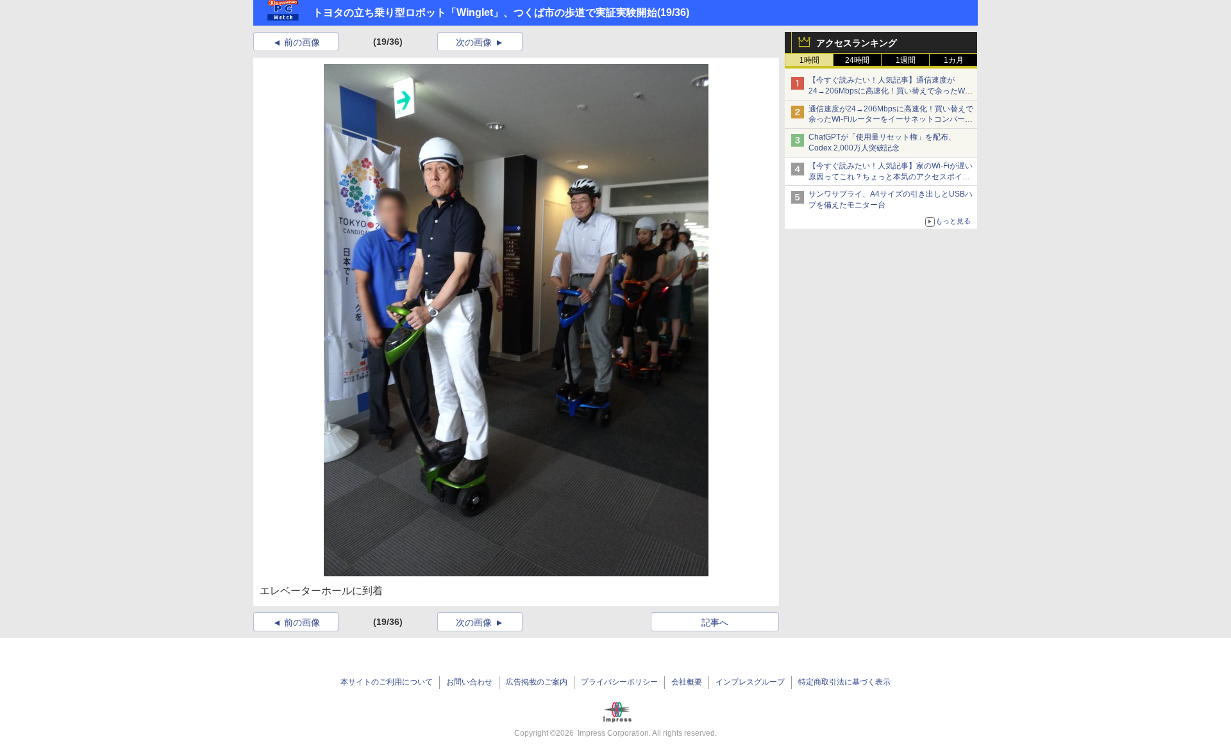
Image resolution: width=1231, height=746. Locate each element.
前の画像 (302, 42)
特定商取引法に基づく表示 (844, 681)
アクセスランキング (856, 43)
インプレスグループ (750, 681)
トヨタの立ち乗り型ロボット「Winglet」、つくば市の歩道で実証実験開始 (485, 12)
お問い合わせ (469, 681)
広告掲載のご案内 (536, 681)
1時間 (809, 60)
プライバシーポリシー (619, 681)
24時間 (857, 60)
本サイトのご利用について (386, 681)
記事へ (714, 622)
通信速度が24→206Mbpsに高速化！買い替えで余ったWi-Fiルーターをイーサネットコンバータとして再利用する (890, 119)
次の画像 (474, 42)
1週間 (906, 60)
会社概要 (686, 681)
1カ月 (954, 60)
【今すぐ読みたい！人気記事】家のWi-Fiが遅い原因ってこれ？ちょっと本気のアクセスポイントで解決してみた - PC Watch (890, 176)
